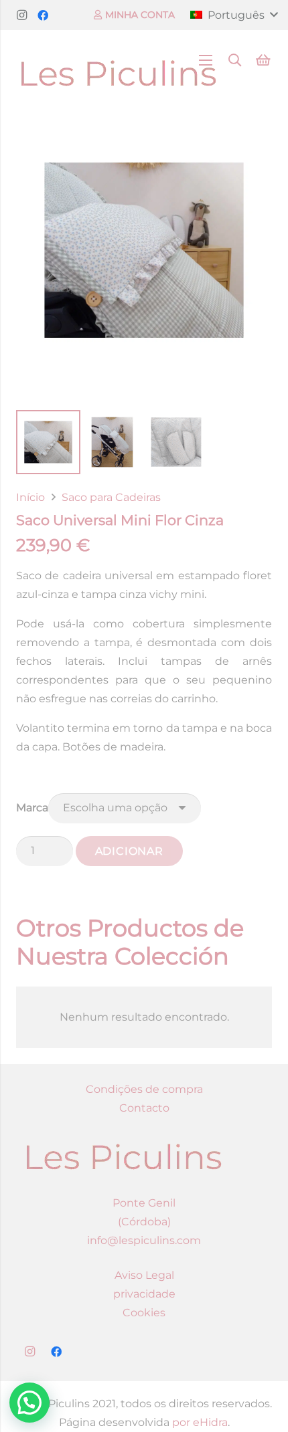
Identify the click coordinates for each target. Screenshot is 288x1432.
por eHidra (200, 1422)
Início (30, 497)
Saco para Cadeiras (111, 497)
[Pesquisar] (235, 60)
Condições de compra (144, 1089)
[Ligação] (118, 60)
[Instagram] (21, 15)
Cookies (144, 1312)
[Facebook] (43, 15)
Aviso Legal (144, 1275)
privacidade (144, 1294)
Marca (32, 807)
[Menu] (205, 60)
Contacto (144, 1108)
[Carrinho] (263, 60)
